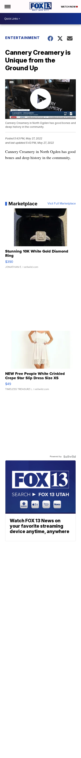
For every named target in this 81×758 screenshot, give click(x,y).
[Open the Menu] (7, 6)
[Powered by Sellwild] (69, 456)
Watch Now (68, 6)
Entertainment (22, 38)
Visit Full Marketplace (62, 203)
